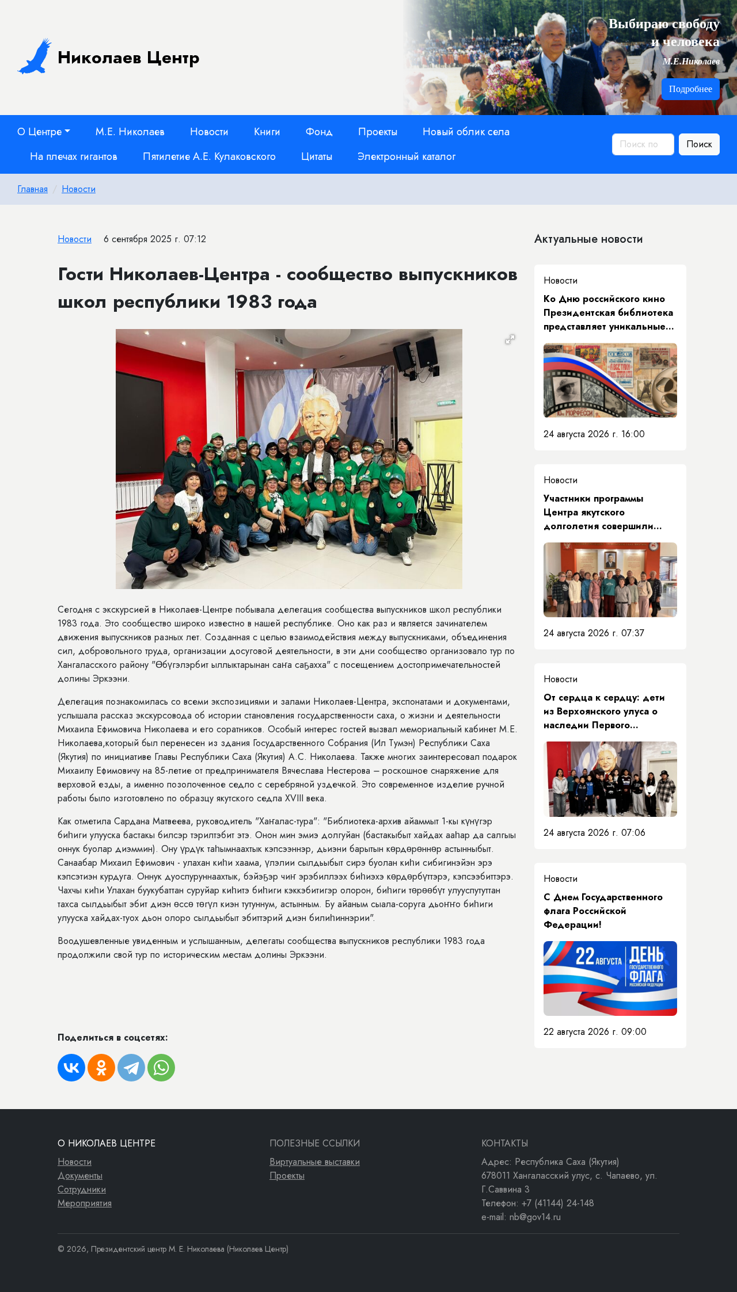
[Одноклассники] (101, 1067)
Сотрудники (82, 1189)
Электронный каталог (406, 156)
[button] (510, 339)
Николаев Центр (129, 57)
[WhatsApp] (161, 1067)
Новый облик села (466, 131)
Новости (209, 131)
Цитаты (316, 156)
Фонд (319, 131)
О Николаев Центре (106, 1143)
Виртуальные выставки (314, 1161)
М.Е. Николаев (130, 131)
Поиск (699, 144)
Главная (32, 189)
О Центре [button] (39, 131)
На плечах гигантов (73, 156)
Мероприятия (85, 1203)
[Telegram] (131, 1067)
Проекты (377, 131)
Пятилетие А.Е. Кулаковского (209, 156)
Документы (80, 1175)
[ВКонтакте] (71, 1067)
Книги (267, 131)
